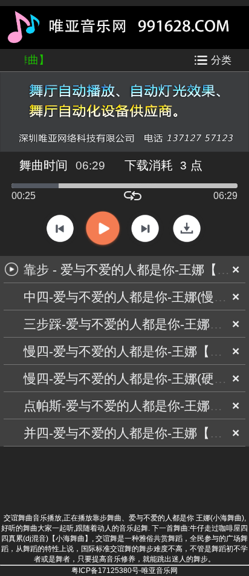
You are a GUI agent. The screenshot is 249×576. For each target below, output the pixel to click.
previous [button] (60, 228)
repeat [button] (132, 195)
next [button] (145, 228)
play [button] (102, 228)
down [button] (186, 228)
